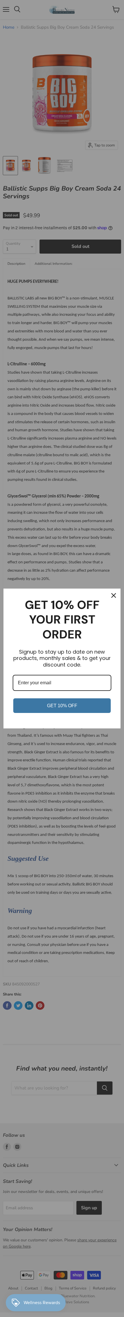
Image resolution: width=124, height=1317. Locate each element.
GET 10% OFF (62, 705)
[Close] (114, 595)
